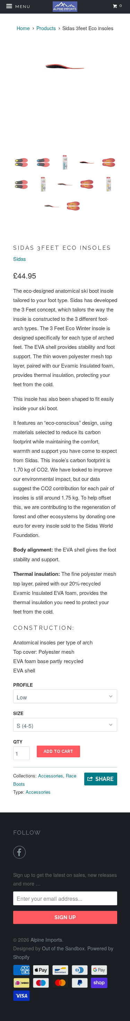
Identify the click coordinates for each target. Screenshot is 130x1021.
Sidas (19, 258)
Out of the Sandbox (63, 948)
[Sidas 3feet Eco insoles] (65, 66)
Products (46, 28)
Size (18, 713)
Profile (23, 684)
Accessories (50, 775)
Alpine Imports (46, 939)
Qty (18, 741)
